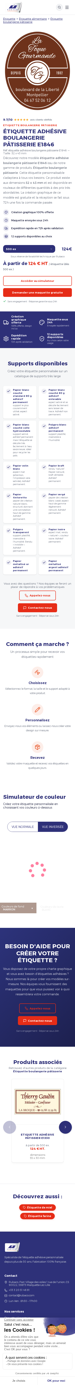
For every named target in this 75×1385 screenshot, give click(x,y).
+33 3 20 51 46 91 (19, 1289)
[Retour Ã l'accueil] (13, 7)
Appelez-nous (40, 595)
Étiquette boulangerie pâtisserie (30, 125)
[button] (65, 1127)
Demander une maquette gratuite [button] (37, 292)
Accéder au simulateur (37, 280)
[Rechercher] (59, 7)
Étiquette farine (39, 1216)
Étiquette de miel (39, 1207)
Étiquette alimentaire (33, 18)
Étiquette (9, 18)
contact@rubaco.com (21, 1295)
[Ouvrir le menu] (67, 7)
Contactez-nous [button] (40, 607)
